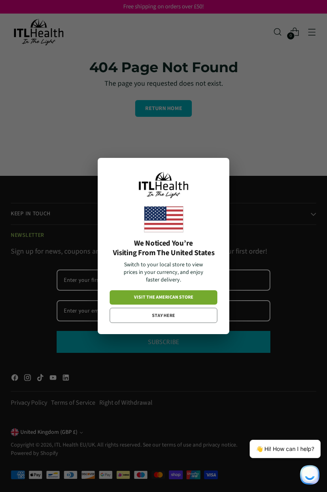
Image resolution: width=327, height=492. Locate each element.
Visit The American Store (163, 297)
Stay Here (163, 315)
